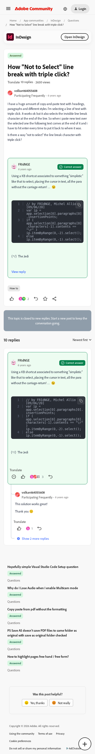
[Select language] (65, 8)
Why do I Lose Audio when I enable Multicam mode (42, 588)
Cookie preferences (20, 741)
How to (14, 288)
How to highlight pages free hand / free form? (38, 656)
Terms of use (45, 733)
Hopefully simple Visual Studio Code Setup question (42, 567)
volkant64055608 (25, 91)
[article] (47, 418)
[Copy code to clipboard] (79, 204)
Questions (73, 20)
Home (13, 20)
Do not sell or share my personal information (35, 748)
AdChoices (75, 748)
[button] (8, 10)
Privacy (60, 733)
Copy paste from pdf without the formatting (37, 609)
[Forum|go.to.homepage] (34, 8)
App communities (34, 20)
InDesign (56, 20)
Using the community (21, 733)
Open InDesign (75, 37)
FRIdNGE (24, 164)
